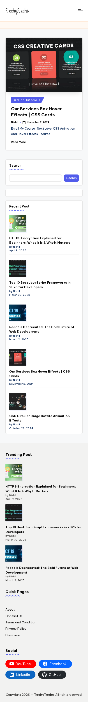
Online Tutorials (27, 100)
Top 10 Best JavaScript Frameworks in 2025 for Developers (40, 284)
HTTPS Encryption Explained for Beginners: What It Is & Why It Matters (39, 240)
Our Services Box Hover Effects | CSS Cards (39, 373)
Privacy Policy (15, 629)
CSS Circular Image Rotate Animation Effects (39, 418)
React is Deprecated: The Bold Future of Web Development (41, 329)
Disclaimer (13, 635)
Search (15, 165)
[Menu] (80, 10)
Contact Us (13, 616)
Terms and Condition (20, 622)
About (10, 609)
